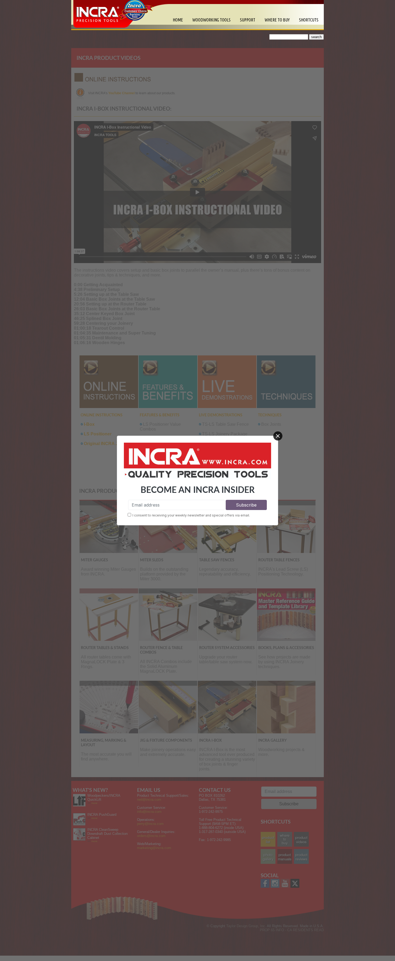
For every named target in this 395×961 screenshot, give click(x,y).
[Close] (277, 436)
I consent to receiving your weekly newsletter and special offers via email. (191, 515)
